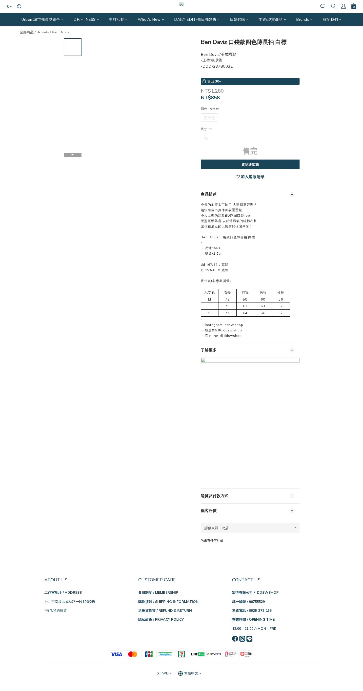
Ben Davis (60, 32)
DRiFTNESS (85, 19)
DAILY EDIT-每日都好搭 (195, 19)
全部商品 (27, 32)
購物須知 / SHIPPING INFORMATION (168, 601)
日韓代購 (237, 19)
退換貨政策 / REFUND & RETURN (165, 610)
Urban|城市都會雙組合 (40, 19)
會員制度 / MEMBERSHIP (158, 592)
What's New (149, 19)
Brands (302, 19)
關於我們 (330, 19)
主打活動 (116, 19)
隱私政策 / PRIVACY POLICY (161, 619)
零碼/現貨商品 (271, 19)
